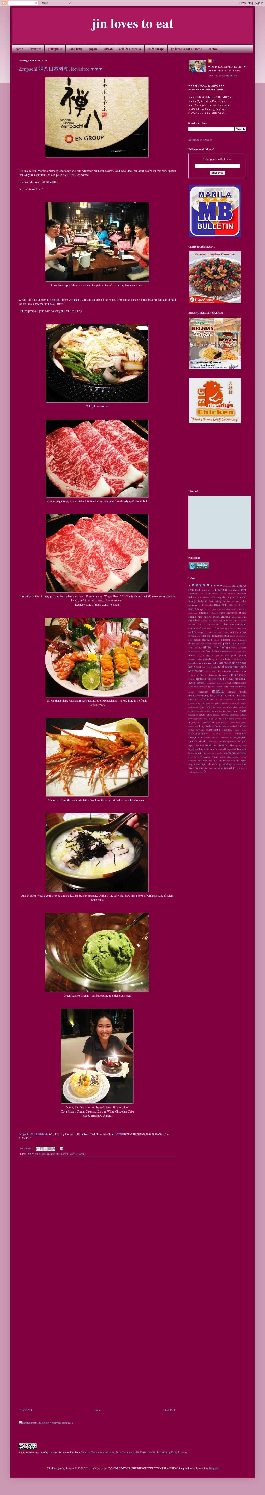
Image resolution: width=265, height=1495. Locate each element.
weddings (227, 764)
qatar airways (222, 722)
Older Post (169, 1410)
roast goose (241, 722)
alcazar (211, 589)
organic (192, 710)
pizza (207, 718)
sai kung (199, 726)
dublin (199, 643)
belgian (226, 601)
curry (199, 635)
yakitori (232, 768)
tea (235, 749)
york (190, 771)
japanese (51, 1153)
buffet (192, 609)
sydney (238, 745)
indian (243, 670)
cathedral (214, 612)
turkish (222, 756)
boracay (192, 605)
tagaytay (193, 749)
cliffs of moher (239, 620)
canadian (226, 609)
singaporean (195, 737)
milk (190, 699)
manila (218, 691)
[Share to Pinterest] (53, 1149)
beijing (218, 601)
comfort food (237, 624)
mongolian (215, 703)
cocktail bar (204, 624)
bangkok (231, 597)
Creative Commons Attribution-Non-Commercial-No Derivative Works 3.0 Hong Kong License (134, 1452)
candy (234, 609)
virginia (235, 760)
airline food (194, 589)
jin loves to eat (132, 22)
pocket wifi (216, 718)
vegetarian (202, 760)
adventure (227, 585)
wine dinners (195, 768)
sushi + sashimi (77, 1153)
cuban (225, 632)
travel (196, 756)
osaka (200, 710)
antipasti (242, 589)
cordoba (192, 632)
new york (205, 706)
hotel (198, 666)
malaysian (203, 691)
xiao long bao (210, 768)
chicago (207, 616)
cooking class (226, 628)
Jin (214, 61)
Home (97, 1410)
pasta (243, 710)
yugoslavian (198, 771)
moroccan (226, 703)
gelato (234, 655)
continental (194, 628)
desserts (207, 639)
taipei (202, 749)
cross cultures (214, 632)
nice (213, 706)
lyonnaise (233, 686)
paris (235, 711)
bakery (192, 597)
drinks (191, 643)
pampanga (217, 710)
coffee (224, 624)
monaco (206, 703)
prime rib (193, 722)
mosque (235, 703)
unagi (236, 757)
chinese (225, 616)
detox (216, 639)
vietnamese (224, 760)
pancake (227, 710)
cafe (207, 609)
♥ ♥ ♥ (31, 1153)
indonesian (193, 675)
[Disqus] (97, 1218)
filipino (207, 647)
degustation (241, 635)
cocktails (215, 624)
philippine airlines (238, 714)
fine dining (221, 647)
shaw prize (240, 729)
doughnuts (242, 639)
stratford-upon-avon (227, 741)
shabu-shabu (62, 1153)
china (216, 616)
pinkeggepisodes (195, 718)
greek (214, 659)
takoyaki (222, 749)
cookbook (206, 628)
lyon (225, 686)
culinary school (238, 632)
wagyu (191, 764)
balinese (205, 597)
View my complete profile (222, 75)
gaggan (201, 655)
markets (232, 691)
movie (243, 703)
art (202, 593)
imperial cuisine (231, 671)
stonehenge (213, 741)
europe (214, 643)
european (223, 643)
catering (203, 613)
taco (244, 745)
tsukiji (215, 756)
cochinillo (192, 624)
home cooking (229, 662)
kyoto (243, 682)
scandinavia (222, 726)
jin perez (54, 1452)
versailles (213, 760)
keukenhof (211, 682)
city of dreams (225, 620)
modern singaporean (225, 699)
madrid (191, 691)
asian (207, 593)
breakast (210, 605)
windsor (237, 764)
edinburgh (206, 643)
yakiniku (223, 768)
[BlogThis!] (42, 1149)
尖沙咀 (119, 1134)
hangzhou (193, 662)
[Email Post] (60, 1148)
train (190, 756)
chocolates (194, 620)
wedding (216, 764)
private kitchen (207, 722)
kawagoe (201, 682)
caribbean (192, 612)
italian (234, 674)
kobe (219, 682)
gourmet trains (195, 659)
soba (222, 737)
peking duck (205, 714)
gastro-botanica (222, 655)
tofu (226, 752)
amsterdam (232, 589)
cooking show (240, 628)
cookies (215, 628)
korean (236, 682)
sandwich (209, 726)
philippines (55, 48)
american (221, 589)
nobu (219, 707)
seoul (191, 729)
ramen (232, 722)
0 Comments (26, 1148)
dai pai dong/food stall (215, 635)
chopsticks (206, 620)
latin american (200, 686)
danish (232, 635)
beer (211, 601)
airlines (204, 589)
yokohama (241, 768)
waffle (243, 760)
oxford (207, 711)
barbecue (202, 601)
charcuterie (231, 612)
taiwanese (211, 749)
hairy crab (230, 658)
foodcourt (242, 647)
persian (216, 714)
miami (235, 695)
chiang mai (195, 616)
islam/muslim (224, 675)
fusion (191, 655)
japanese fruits (214, 678)
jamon (191, 678)
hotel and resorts (209, 666)
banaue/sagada (218, 597)
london (219, 686)
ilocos (220, 671)
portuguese (228, 718)
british (237, 605)
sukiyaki (242, 741)
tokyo (232, 753)
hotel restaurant (227, 666)
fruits (244, 651)
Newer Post (26, 1410)
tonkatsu (241, 753)
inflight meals (204, 675)
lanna (190, 686)
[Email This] (38, 1149)
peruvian (224, 714)
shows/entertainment (198, 733)
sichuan (216, 733)
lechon (211, 686)
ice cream (210, 671)
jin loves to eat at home (186, 48)
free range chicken (196, 651)
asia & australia (130, 48)
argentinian (193, 593)
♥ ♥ (195, 585)
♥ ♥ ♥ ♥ (216, 585)
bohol (243, 601)
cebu (222, 613)
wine (244, 764)
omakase (242, 707)
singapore (240, 733)
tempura (241, 749)
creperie (202, 632)
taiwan (108, 48)
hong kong (76, 48)
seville (200, 729)
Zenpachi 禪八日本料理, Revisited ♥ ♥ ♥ (60, 68)
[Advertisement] (97, 1396)
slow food (215, 737)
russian (191, 726)
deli (190, 639)
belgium (235, 601)
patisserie (193, 714)
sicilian (227, 733)
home (19, 48)
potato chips (241, 718)
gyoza (221, 659)
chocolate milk (239, 616)
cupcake (192, 635)
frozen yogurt (235, 651)
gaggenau (210, 655)
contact (213, 48)
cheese (242, 613)
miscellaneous (204, 699)
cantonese (242, 609)
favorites (35, 48)
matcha (243, 691)
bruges (243, 605)
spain (243, 737)
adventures (239, 585)
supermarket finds (196, 745)
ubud (229, 756)
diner (234, 639)
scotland (233, 726)
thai (204, 753)
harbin (202, 662)
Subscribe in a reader (200, 139)
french (209, 651)
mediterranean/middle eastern (205, 695)
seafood (242, 726)
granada (207, 658)
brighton (230, 605)
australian (241, 593)
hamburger (241, 659)
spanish (192, 741)
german (242, 655)
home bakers (212, 663)
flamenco (233, 647)
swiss (231, 745)
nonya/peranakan (230, 707)
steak (202, 741)
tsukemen (205, 756)
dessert (197, 639)
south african (230, 737)
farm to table (235, 643)
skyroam (206, 737)
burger (201, 609)
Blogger (213, 1468)
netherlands (193, 707)
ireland (214, 675)
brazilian (202, 605)
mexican (227, 695)
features (198, 647)
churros (215, 620)
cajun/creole (216, 609)
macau (242, 686)
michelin (242, 695)
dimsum (225, 639)
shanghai (227, 729)
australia (231, 593)
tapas (230, 749)
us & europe (156, 48)
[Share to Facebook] (49, 1149)
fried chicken (221, 651)
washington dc (203, 764)
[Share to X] (45, 1149)
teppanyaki (194, 753)
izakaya (242, 674)
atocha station (219, 593)
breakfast (220, 605)
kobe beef (226, 682)
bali (199, 597)
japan (93, 48)
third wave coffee (215, 753)
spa (238, 737)
